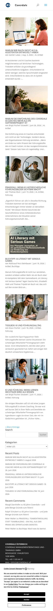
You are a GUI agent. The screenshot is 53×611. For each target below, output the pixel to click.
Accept (26, 594)
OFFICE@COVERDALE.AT (21, 562)
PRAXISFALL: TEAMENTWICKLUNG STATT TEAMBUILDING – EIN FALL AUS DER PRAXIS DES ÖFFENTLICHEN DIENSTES (26, 521)
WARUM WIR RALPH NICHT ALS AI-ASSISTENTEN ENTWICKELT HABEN (21, 51)
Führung (9, 195)
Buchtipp (16, 266)
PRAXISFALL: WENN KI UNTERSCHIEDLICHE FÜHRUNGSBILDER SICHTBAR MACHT (25, 188)
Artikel (40, 55)
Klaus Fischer (14, 328)
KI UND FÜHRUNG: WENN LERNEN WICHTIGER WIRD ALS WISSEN (21, 391)
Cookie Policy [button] (13, 584)
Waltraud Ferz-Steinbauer (20, 263)
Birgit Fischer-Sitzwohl (18, 125)
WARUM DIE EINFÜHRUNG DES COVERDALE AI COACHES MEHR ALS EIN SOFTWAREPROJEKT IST (26, 120)
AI (36, 55)
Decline (26, 600)
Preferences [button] (23, 587)
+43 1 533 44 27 (16, 559)
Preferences (26, 605)
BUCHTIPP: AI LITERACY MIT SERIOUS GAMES (22, 259)
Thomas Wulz (14, 192)
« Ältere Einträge (12, 427)
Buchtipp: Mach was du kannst (32, 528)
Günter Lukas (14, 55)
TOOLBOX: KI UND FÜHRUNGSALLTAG (23, 325)
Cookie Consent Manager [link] (13, 569)
